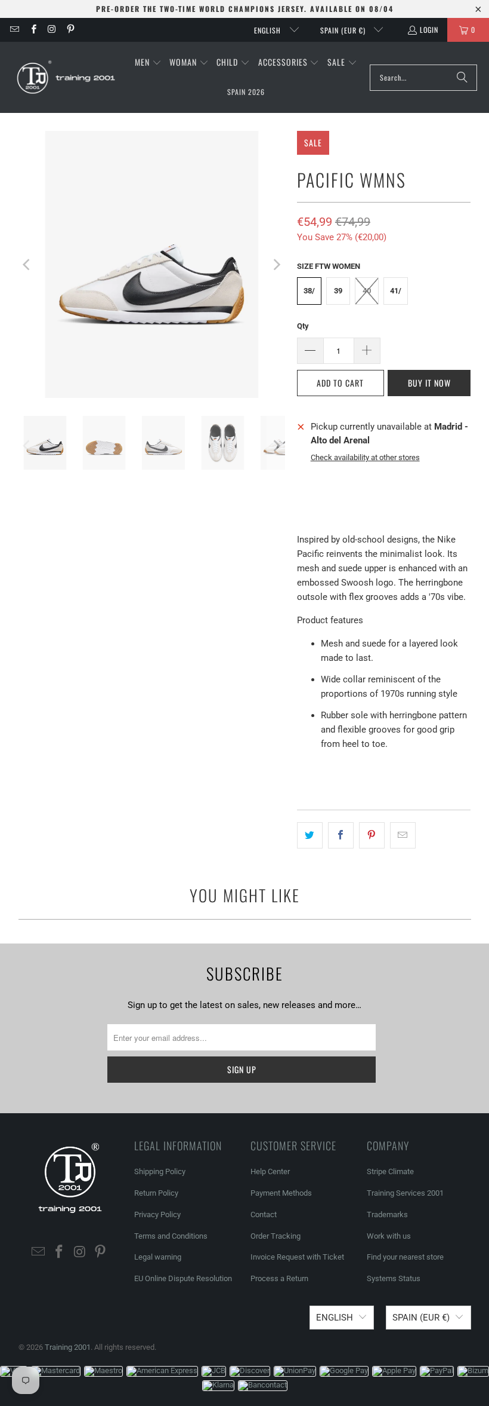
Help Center (270, 1171)
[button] (148, 63)
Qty (303, 325)
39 (338, 290)
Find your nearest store (405, 1256)
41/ (395, 290)
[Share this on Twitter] (310, 835)
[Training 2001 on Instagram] (52, 29)
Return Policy (156, 1192)
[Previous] (27, 264)
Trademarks (387, 1214)
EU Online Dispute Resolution (183, 1278)
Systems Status (393, 1278)
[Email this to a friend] (403, 835)
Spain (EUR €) (344, 30)
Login (429, 29)
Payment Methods (281, 1192)
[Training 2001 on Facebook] (32, 29)
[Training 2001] (67, 78)
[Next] (276, 264)
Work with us (389, 1236)
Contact (263, 1214)
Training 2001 (68, 1347)
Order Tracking (275, 1236)
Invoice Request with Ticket (297, 1256)
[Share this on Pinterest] (372, 835)
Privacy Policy (157, 1214)
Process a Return (279, 1278)
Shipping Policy (159, 1171)
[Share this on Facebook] (341, 835)
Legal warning (157, 1256)
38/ (309, 290)
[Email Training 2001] (14, 29)
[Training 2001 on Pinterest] (70, 29)
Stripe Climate (390, 1171)
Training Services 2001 (405, 1192)
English (268, 30)
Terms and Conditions (171, 1236)
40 (367, 290)
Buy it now (429, 382)
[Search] (462, 78)
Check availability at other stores (365, 457)
